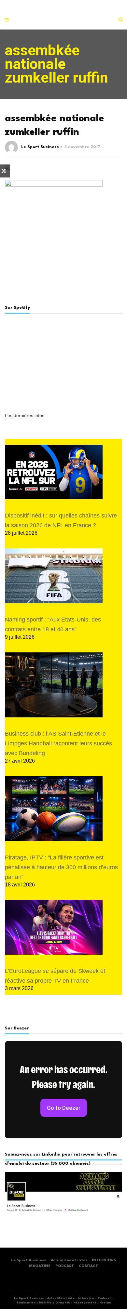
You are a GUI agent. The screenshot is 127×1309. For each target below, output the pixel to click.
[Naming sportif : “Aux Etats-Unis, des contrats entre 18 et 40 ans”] (54, 575)
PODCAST (64, 1266)
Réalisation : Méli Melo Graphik (43, 1302)
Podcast (104, 1298)
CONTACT (88, 1266)
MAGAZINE (39, 1266)
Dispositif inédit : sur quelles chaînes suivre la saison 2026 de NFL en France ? (61, 520)
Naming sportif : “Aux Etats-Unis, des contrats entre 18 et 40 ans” (53, 624)
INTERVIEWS (104, 1260)
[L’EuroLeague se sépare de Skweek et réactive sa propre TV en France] (54, 927)
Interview (86, 1298)
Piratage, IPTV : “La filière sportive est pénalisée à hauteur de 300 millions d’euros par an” (61, 867)
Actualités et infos (69, 1260)
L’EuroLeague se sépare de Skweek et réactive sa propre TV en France (55, 976)
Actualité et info (61, 1298)
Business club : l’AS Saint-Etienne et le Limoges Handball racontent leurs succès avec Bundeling (58, 743)
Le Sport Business (40, 147)
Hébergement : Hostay (92, 1302)
